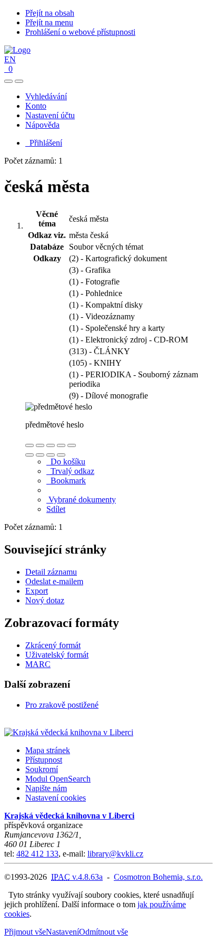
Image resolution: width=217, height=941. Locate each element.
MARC (38, 664)
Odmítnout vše (103, 931)
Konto (35, 105)
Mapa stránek (47, 750)
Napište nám (46, 788)
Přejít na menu (49, 22)
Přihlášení (43, 142)
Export (36, 590)
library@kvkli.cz (115, 853)
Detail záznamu (51, 571)
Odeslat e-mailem (54, 581)
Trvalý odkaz (70, 471)
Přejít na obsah (49, 12)
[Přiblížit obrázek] (29, 445)
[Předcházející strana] (50, 455)
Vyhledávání (46, 96)
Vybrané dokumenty (81, 499)
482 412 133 (37, 853)
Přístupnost (43, 759)
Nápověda (42, 124)
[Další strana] (61, 455)
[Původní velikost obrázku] (50, 445)
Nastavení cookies (55, 797)
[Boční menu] (8, 81)
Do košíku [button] (65, 461)
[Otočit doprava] (40, 455)
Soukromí (41, 769)
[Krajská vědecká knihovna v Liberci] (68, 732)
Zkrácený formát (53, 645)
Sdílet (55, 509)
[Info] (71, 445)
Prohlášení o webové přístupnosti (80, 31)
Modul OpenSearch (58, 778)
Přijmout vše (25, 931)
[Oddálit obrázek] (40, 445)
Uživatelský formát (56, 654)
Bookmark (66, 480)
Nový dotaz (44, 600)
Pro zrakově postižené (61, 704)
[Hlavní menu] (19, 81)
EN (10, 59)
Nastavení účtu (50, 115)
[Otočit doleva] (29, 455)
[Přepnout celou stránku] (61, 445)
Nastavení (62, 931)
